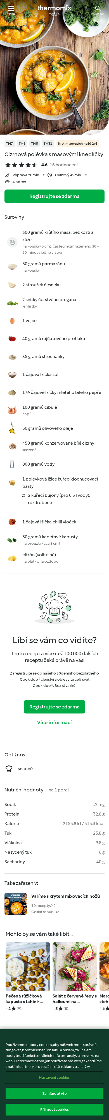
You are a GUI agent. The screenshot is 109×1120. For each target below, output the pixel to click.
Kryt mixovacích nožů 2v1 (78, 144)
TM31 (48, 144)
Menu (11, 14)
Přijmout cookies (54, 1109)
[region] (54, 1074)
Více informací (54, 722)
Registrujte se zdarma (54, 196)
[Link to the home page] (54, 10)
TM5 (34, 144)
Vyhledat (98, 14)
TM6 (22, 144)
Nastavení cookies (54, 1077)
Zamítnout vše (54, 1093)
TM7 (9, 144)
